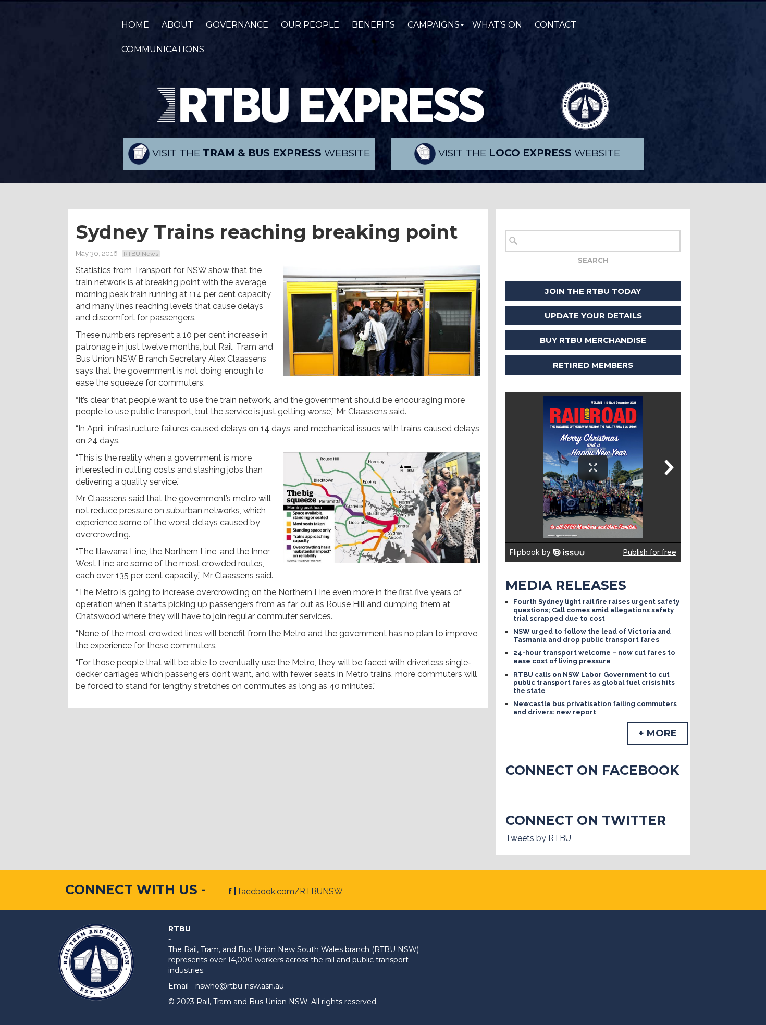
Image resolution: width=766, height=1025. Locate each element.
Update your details (593, 315)
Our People (310, 25)
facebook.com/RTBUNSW (290, 891)
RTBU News (140, 253)
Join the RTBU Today (593, 291)
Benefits (373, 25)
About (177, 25)
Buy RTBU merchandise (593, 340)
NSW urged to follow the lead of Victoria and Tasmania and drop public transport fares (592, 635)
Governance (237, 25)
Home (135, 25)
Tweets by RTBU (538, 838)
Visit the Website (260, 153)
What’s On (497, 25)
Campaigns (433, 25)
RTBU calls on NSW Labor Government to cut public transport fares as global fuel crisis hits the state (594, 683)
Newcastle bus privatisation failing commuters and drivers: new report (595, 708)
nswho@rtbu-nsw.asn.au (239, 986)
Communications (162, 49)
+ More (657, 733)
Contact (555, 25)
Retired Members (593, 365)
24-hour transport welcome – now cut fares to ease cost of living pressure (594, 657)
